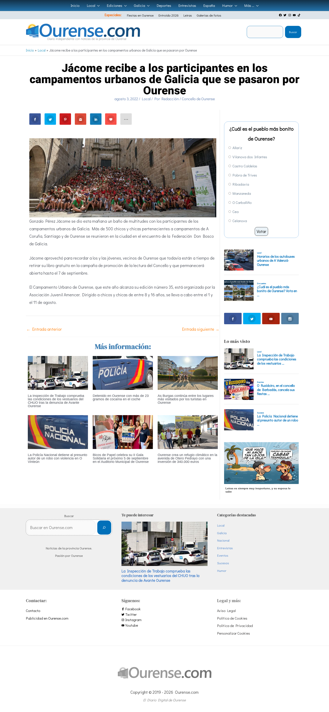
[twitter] (285, 15)
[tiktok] (299, 15)
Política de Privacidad (235, 625)
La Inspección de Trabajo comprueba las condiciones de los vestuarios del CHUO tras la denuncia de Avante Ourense (56, 401)
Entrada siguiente (200, 329)
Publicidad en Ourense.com (47, 618)
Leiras (187, 15)
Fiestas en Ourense (140, 15)
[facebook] (281, 15)
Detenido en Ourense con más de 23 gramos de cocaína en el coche (121, 397)
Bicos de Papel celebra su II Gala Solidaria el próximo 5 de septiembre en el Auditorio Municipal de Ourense (121, 458)
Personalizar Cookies (233, 633)
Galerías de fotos (209, 15)
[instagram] (290, 15)
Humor (221, 570)
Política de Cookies (232, 618)
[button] (97, 5)
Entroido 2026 (168, 15)
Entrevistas (225, 548)
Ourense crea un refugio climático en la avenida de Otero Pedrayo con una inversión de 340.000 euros (187, 458)
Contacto (33, 610)
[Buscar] (104, 527)
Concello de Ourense (198, 98)
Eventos (222, 555)
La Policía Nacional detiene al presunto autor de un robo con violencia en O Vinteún (57, 458)
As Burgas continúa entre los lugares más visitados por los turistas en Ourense (186, 399)
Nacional (223, 540)
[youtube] (295, 15)
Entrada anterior (44, 329)
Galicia (222, 533)
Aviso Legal (226, 610)
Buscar (293, 32)
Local (146, 98)
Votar (261, 231)
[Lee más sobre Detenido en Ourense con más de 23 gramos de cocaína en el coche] (123, 372)
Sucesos (223, 563)
